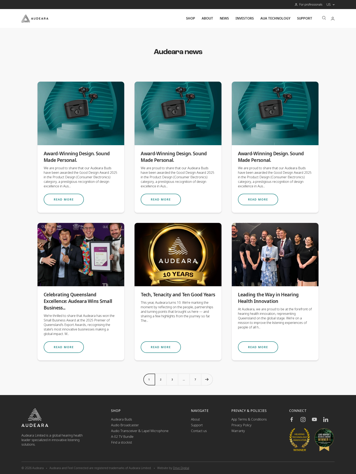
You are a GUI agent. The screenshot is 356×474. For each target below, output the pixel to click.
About (207, 18)
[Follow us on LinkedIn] (329, 419)
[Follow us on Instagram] (306, 419)
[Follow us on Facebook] (295, 419)
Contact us (199, 431)
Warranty (238, 431)
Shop (190, 18)
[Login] (333, 18)
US (329, 4)
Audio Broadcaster (125, 425)
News (224, 18)
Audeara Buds (121, 419)
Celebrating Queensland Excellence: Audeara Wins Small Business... (78, 301)
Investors (244, 18)
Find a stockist (121, 442)
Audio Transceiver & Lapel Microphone (140, 431)
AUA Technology (275, 18)
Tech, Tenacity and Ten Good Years (178, 294)
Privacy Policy (241, 425)
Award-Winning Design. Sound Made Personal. (77, 156)
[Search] (324, 18)
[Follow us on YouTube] (317, 419)
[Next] (207, 379)
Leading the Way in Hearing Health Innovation (268, 297)
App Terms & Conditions (249, 419)
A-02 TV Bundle (122, 436)
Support (304, 18)
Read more (64, 199)
